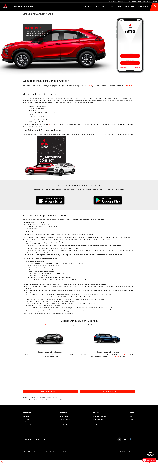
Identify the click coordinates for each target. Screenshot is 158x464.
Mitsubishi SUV (91, 85)
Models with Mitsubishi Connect (35, 37)
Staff (131, 422)
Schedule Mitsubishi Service (100, 416)
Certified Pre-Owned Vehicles (30, 422)
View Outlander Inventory (108, 391)
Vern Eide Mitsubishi (34, 439)
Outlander (127, 355)
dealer (51, 124)
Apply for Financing (65, 419)
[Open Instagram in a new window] (130, 439)
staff (43, 87)
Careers (132, 425)
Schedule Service (143, 6)
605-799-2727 (113, 1)
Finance (111, 6)
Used (103, 6)
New (97, 6)
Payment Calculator (65, 422)
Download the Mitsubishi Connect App (37, 33)
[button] (155, 7)
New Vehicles (26, 416)
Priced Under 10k (27, 425)
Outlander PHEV (115, 357)
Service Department (98, 419)
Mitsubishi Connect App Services (35, 31)
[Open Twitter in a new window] (119, 439)
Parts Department (98, 425)
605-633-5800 (123, 1)
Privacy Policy (27, 451)
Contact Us (132, 419)
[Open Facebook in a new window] (125, 439)
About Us (132, 416)
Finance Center (64, 416)
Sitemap (42, 451)
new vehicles (43, 325)
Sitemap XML (49, 451)
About (119, 6)
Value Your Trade (64, 425)
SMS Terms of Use (68, 451)
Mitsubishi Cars (58, 451)
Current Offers (87, 6)
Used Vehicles (26, 419)
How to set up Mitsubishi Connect (35, 35)
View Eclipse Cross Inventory (50, 391)
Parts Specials (96, 422)
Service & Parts (129, 6)
